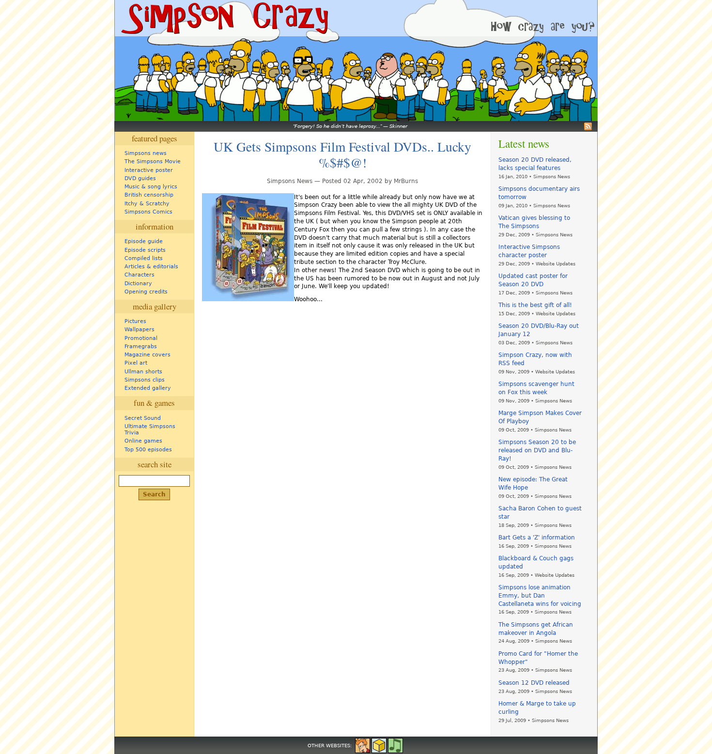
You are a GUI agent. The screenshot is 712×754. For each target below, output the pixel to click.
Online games (143, 441)
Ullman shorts (143, 372)
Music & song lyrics (150, 187)
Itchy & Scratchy (147, 203)
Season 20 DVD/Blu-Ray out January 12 (538, 330)
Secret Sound (142, 418)
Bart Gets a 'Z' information (536, 537)
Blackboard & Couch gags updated (535, 562)
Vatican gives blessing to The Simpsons (534, 222)
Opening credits (146, 292)
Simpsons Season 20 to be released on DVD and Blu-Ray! (537, 450)
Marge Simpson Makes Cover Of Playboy (540, 417)
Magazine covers (147, 355)
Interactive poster (148, 170)
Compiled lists (143, 258)
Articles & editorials (151, 266)
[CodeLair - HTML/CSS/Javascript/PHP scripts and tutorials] (379, 745)
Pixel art (135, 363)
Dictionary (138, 283)
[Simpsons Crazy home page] (224, 18)
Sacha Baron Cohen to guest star (540, 512)
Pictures (135, 321)
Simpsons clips (144, 380)
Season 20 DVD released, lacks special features (535, 163)
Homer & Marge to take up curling (537, 707)
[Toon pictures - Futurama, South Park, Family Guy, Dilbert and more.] (362, 745)
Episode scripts (145, 250)
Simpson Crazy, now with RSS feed (535, 359)
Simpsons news (145, 153)
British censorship (148, 195)
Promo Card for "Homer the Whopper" (538, 657)
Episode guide (143, 241)
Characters (139, 275)
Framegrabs (140, 346)
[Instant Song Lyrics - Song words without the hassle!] (395, 745)
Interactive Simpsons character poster (529, 251)
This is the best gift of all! (535, 305)
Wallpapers (139, 329)
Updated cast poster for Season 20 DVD (533, 280)
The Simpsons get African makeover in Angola (535, 628)
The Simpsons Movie (152, 161)
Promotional (140, 338)
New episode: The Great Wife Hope (533, 483)
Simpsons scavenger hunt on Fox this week (536, 388)
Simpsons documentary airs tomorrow (539, 192)
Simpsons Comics (148, 212)
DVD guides (140, 178)
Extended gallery (147, 388)
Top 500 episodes (148, 449)
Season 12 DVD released (534, 682)
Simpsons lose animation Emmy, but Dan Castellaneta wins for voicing (539, 595)
